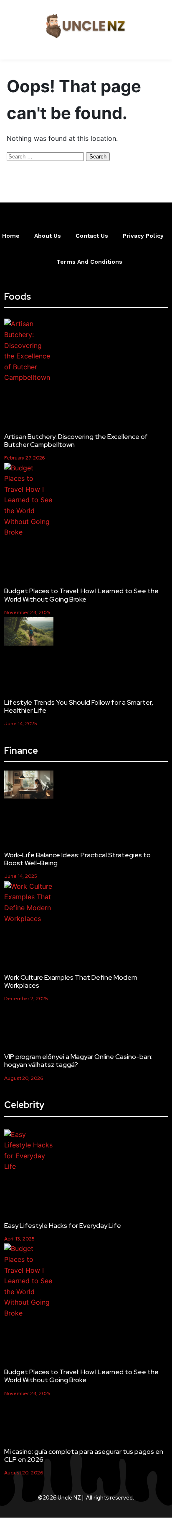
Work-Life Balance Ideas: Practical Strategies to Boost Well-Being (77, 859)
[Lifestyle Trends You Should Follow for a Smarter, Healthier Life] (28, 633)
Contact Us (92, 235)
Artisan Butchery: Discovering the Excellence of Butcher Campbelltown (76, 440)
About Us (47, 235)
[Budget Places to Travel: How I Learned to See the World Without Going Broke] (28, 500)
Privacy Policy (143, 235)
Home (11, 235)
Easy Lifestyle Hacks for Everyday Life (62, 1225)
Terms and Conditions (89, 261)
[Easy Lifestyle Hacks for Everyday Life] (28, 1150)
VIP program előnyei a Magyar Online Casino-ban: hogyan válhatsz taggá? (78, 1060)
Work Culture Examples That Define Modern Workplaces (70, 981)
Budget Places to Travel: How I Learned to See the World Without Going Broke (81, 594)
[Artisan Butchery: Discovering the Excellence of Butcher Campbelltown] (28, 351)
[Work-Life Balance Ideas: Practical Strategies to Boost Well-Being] (28, 786)
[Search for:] (46, 156)
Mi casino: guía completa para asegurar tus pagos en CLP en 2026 (83, 1455)
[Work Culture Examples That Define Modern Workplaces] (28, 902)
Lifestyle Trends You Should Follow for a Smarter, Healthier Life (78, 706)
